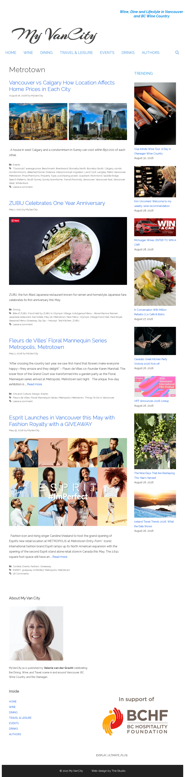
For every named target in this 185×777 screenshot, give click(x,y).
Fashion (35, 566)
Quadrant (84, 175)
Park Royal (116, 316)
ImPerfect (38, 569)
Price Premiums (31, 175)
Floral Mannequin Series (44, 397)
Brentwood (62, 168)
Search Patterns (17, 179)
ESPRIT (17, 569)
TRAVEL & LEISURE (76, 52)
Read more (34, 384)
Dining (16, 309)
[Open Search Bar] (177, 52)
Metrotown (15, 175)
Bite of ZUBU (20, 313)
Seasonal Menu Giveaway (23, 320)
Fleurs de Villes (21, 397)
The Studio (119, 770)
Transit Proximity (73, 179)
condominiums (17, 172)
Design (36, 393)
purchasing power (67, 175)
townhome (56, 179)
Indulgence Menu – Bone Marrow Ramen (95, 313)
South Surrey (34, 179)
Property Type (48, 175)
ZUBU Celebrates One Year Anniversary (57, 203)
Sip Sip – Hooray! (47, 320)
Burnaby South (95, 168)
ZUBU (75, 320)
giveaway (27, 569)
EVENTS (107, 52)
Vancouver (88, 179)
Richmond (96, 175)
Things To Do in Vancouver (99, 397)
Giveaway (45, 566)
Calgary (109, 168)
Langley (101, 172)
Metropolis (64, 397)
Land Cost (90, 172)
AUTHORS (151, 52)
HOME (10, 52)
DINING (46, 52)
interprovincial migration (69, 172)
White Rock (22, 183)
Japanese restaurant (20, 316)
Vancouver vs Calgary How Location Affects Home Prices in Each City (62, 85)
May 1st (48, 316)
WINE (28, 52)
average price (33, 168)
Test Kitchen (64, 320)
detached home (36, 172)
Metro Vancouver (116, 172)
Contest (17, 566)
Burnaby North (77, 168)
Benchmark (48, 168)
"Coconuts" (19, 168)
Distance (50, 172)
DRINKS (128, 52)
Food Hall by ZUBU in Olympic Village (49, 313)
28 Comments (21, 573)
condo (118, 168)
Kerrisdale (37, 316)
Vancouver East (104, 179)
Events (16, 164)
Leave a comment (23, 186)
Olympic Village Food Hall (94, 316)
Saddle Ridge (111, 175)
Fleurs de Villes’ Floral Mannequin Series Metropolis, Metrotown (58, 343)
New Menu (73, 316)
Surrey (45, 179)
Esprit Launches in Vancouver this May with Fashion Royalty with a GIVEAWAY (62, 420)
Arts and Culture (22, 393)
